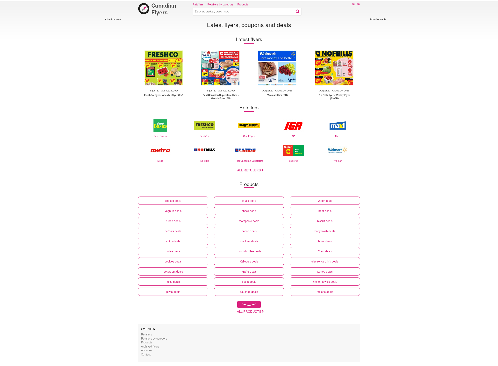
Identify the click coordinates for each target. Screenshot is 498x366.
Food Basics (160, 136)
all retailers (249, 170)
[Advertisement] (116, 79)
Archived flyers (150, 346)
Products (242, 4)
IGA (293, 136)
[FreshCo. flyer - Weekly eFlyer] (163, 67)
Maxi (337, 136)
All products (249, 311)
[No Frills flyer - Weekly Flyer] (334, 67)
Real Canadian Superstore (249, 160)
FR (358, 4)
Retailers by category (220, 4)
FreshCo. (205, 136)
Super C (293, 160)
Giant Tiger (249, 136)
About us (146, 350)
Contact (146, 354)
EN (353, 4)
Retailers (198, 4)
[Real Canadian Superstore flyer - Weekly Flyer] (220, 67)
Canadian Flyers (163, 9)
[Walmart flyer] (277, 67)
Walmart (337, 160)
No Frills (204, 160)
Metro (160, 160)
